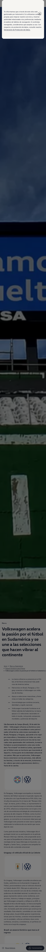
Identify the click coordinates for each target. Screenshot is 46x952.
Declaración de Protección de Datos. (17, 30)
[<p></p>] (40, 13)
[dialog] (23, 476)
